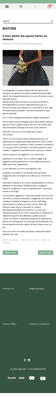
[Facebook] (25, 360)
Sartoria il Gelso (14, 210)
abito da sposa (11, 240)
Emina (16, 201)
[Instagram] (29, 360)
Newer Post (45, 252)
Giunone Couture (29, 218)
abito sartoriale (30, 240)
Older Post (10, 252)
